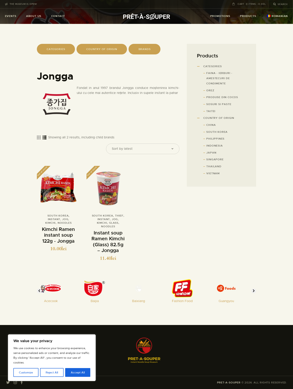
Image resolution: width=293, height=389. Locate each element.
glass (113, 223)
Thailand (213, 166)
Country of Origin (218, 118)
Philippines (215, 138)
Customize (26, 372)
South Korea (58, 215)
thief (119, 215)
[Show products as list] (44, 137)
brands (145, 49)
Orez (210, 90)
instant (54, 219)
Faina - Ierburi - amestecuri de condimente (219, 78)
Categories (212, 66)
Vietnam (213, 173)
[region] (52, 357)
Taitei (210, 111)
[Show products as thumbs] (39, 137)
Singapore (214, 159)
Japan (211, 152)
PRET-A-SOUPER (228, 382)
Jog (65, 219)
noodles (65, 223)
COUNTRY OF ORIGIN (101, 49)
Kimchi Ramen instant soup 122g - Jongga (58, 235)
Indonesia (214, 145)
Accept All (78, 372)
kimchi (50, 223)
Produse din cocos (222, 97)
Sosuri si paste (218, 104)
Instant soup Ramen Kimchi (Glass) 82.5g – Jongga (108, 242)
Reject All (52, 372)
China (211, 125)
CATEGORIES (56, 49)
